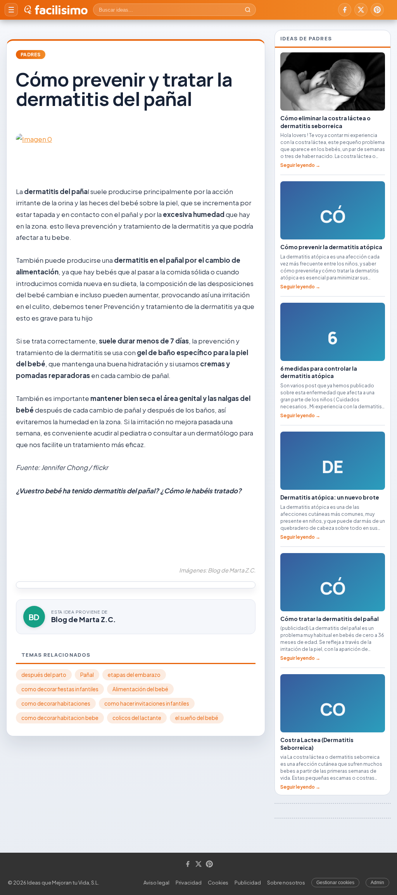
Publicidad (248, 882)
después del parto (43, 674)
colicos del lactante (136, 718)
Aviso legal (156, 882)
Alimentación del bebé (140, 689)
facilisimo (61, 9)
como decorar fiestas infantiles (59, 689)
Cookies (218, 882)
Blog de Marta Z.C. (83, 619)
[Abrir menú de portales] (11, 9)
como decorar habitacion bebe (59, 718)
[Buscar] (247, 10)
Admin (377, 882)
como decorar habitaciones (55, 703)
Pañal (87, 674)
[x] (361, 9)
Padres (31, 54)
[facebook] (344, 9)
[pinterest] (377, 9)
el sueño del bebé (196, 718)
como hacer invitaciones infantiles (146, 703)
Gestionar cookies (335, 882)
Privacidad (189, 882)
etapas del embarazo (134, 674)
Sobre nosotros (286, 882)
